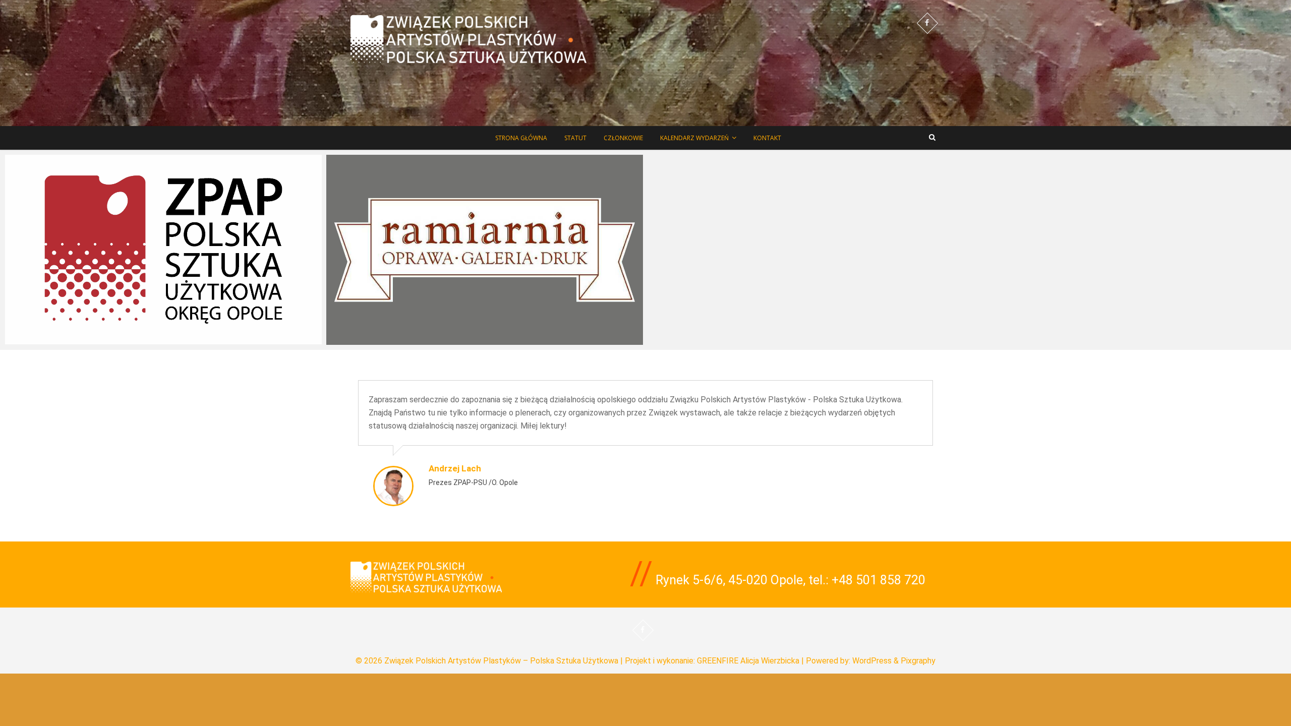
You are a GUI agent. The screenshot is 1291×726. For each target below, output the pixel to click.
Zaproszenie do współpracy (387, 342)
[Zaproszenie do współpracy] (484, 250)
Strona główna (521, 138)
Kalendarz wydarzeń (694, 138)
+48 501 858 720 (878, 580)
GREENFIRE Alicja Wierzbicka (748, 661)
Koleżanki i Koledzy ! (52, 341)
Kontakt (767, 138)
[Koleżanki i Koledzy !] (163, 249)
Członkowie (623, 138)
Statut (575, 138)
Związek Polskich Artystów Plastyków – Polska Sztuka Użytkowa (501, 661)
